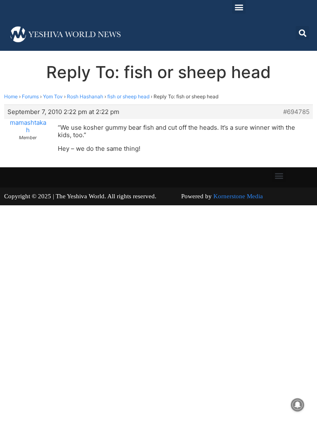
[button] (239, 7)
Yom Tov (53, 96)
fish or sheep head (128, 96)
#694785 (296, 112)
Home (11, 96)
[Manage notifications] (297, 404)
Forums (30, 96)
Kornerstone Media (238, 196)
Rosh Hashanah (85, 96)
